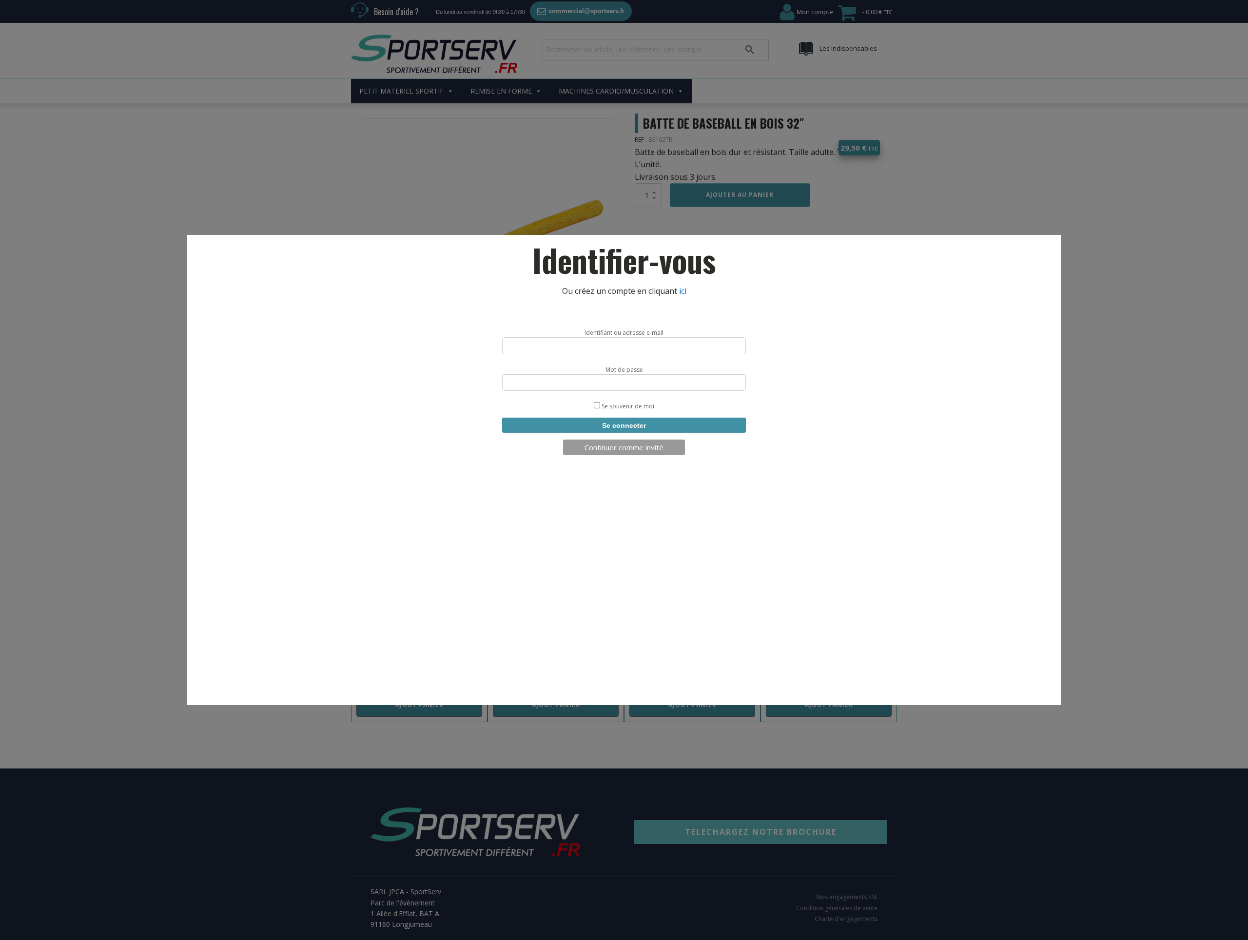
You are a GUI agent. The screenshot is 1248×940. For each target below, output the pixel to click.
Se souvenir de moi (627, 406)
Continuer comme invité (624, 447)
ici (682, 291)
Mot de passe (624, 369)
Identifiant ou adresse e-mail (624, 332)
